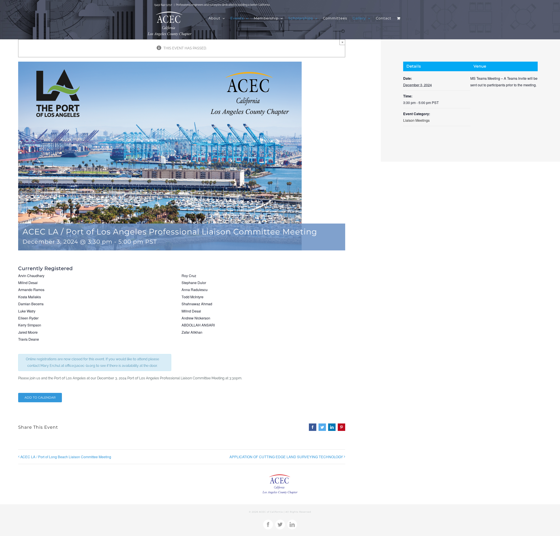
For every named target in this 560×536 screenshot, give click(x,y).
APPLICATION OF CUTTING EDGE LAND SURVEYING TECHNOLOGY (286, 456)
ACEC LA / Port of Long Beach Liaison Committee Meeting (65, 456)
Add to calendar (40, 397)
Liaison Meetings (416, 120)
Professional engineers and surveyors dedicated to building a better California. (223, 4)
